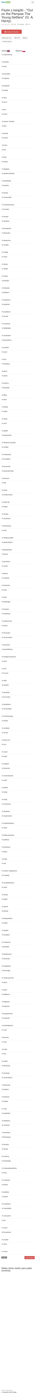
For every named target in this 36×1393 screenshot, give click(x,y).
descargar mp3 (7, 38)
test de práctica (7, 41)
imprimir (18, 38)
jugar (25, 38)
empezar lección (12, 32)
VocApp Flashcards (7, 1390)
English (4, 1257)
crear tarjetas (29, 1257)
